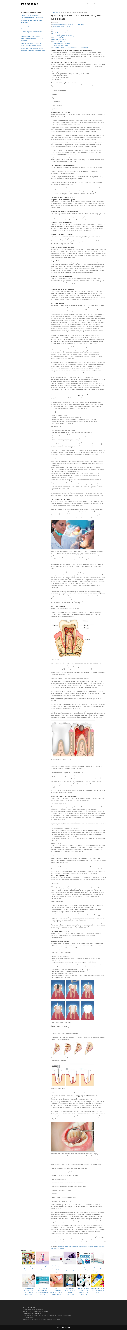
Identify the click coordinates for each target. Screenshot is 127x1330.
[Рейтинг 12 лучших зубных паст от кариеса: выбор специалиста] (83, 1286)
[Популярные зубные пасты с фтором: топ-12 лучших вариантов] (28, 1286)
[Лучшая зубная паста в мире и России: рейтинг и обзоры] (83, 1264)
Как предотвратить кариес (60, 32)
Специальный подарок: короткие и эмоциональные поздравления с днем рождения (32, 38)
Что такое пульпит (58, 34)
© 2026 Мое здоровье (29, 1308)
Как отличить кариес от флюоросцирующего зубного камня (70, 30)
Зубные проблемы (62, 1246)
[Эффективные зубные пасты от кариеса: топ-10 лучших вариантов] (42, 1264)
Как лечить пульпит (58, 37)
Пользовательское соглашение (39, 1311)
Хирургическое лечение (61, 45)
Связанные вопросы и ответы (61, 26)
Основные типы (73, 1246)
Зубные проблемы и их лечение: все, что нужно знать (68, 24)
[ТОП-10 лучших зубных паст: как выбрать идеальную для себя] (42, 1286)
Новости (96, 4)
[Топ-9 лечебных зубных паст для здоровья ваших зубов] (97, 1264)
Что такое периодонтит (59, 39)
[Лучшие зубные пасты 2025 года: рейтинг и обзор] (97, 1286)
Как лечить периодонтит (59, 41)
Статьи (104, 4)
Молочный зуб (83, 1246)
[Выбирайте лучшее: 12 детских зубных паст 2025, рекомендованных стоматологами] (56, 1264)
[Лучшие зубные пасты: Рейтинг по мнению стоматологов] (70, 1286)
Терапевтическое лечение (62, 43)
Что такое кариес (57, 28)
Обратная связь (28, 1317)
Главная (89, 4)
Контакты (26, 1311)
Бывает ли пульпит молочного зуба (64, 36)
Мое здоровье (29, 3)
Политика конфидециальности (32, 1313)
